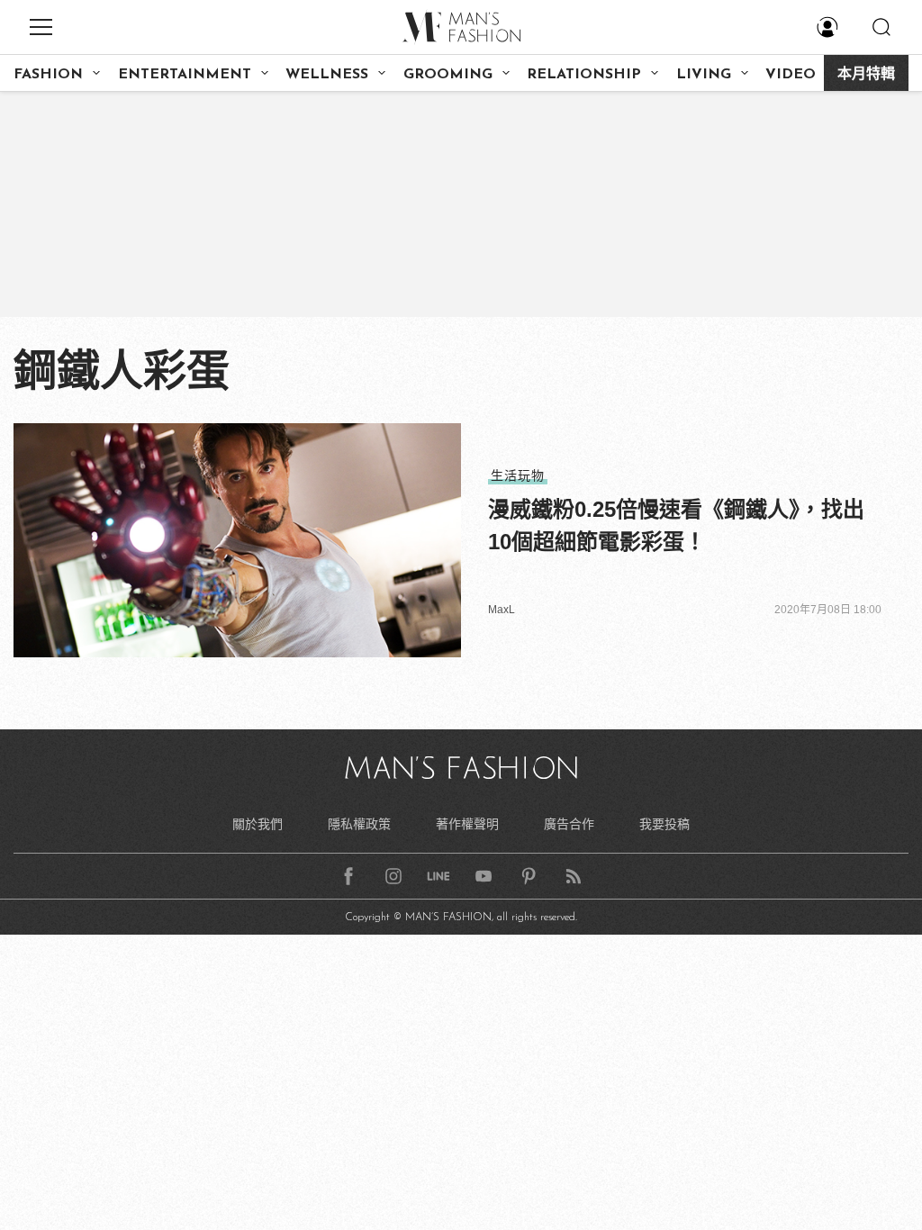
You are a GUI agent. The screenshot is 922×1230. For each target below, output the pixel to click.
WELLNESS (326, 75)
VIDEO (790, 75)
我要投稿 (664, 824)
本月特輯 (866, 75)
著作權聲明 (467, 824)
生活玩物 (518, 475)
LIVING (703, 75)
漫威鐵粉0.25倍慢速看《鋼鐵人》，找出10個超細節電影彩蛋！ (676, 525)
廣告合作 (569, 824)
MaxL (501, 609)
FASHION (48, 75)
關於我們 (257, 824)
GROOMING (448, 75)
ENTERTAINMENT (184, 75)
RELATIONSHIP (584, 75)
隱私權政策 (359, 824)
